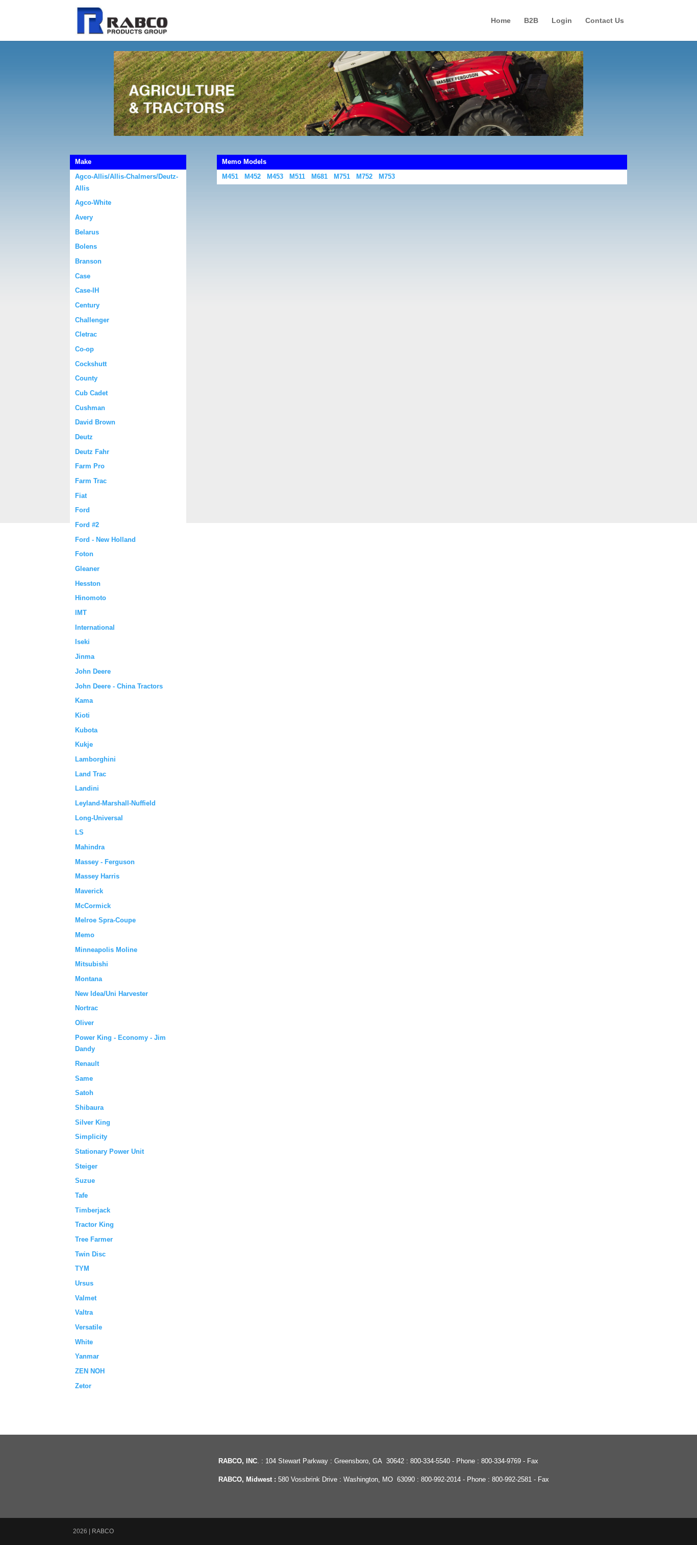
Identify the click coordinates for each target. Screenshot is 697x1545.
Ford (82, 510)
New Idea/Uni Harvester (111, 993)
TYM (82, 1268)
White (84, 1342)
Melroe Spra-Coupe (105, 920)
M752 (364, 176)
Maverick (89, 891)
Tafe (81, 1195)
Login (562, 21)
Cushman (90, 408)
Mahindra (90, 847)
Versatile (88, 1327)
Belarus (87, 232)
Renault (87, 1063)
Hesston (88, 583)
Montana (88, 979)
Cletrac (86, 334)
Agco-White (93, 202)
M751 (342, 176)
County (86, 378)
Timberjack (92, 1210)
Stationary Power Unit (109, 1151)
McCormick (93, 906)
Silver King (92, 1122)
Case (82, 276)
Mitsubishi (91, 964)
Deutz (84, 437)
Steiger (86, 1166)
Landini (87, 788)
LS (79, 832)
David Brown (95, 422)
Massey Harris (97, 876)
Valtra (84, 1312)
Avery (84, 217)
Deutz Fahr (92, 452)
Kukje (84, 744)
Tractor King (94, 1224)
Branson (88, 261)
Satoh (84, 1093)
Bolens (86, 246)
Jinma (84, 656)
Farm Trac (91, 481)
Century (87, 305)
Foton (84, 554)
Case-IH (87, 290)
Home (501, 21)
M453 (275, 176)
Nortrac (86, 1008)
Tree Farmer (94, 1239)
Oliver (84, 1023)
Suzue (85, 1180)
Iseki (82, 642)
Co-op (84, 349)
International (95, 627)
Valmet (85, 1298)
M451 (230, 176)
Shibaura (89, 1107)
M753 (387, 176)
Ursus (84, 1283)
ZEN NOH (90, 1371)
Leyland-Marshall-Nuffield (115, 803)
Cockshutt (91, 364)
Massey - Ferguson (105, 862)
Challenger (92, 320)
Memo (84, 935)
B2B (531, 21)
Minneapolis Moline (106, 950)
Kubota (86, 730)
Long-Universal (99, 818)
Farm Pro (90, 466)
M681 (319, 176)
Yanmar (87, 1356)
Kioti (82, 715)
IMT (81, 612)
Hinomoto (90, 598)
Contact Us (604, 21)
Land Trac (90, 774)
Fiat (81, 496)
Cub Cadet (91, 393)
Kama (84, 700)
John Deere (93, 671)
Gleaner (87, 569)
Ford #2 (87, 525)
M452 (252, 176)
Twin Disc (90, 1254)
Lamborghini (95, 759)
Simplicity (91, 1136)
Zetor (83, 1386)
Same (84, 1078)
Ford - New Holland (105, 539)
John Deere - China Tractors (119, 686)
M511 (297, 176)
